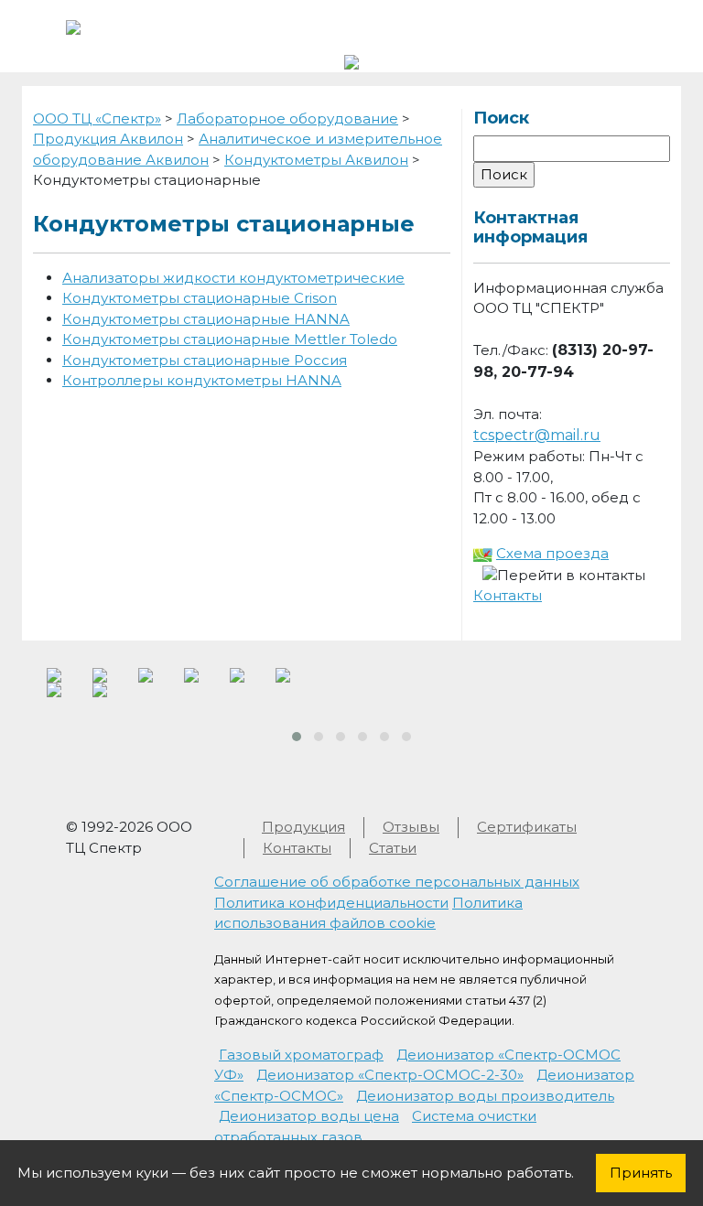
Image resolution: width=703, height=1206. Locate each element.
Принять (641, 1172)
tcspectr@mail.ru (536, 435)
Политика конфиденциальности (331, 902)
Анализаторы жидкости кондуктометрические (233, 277)
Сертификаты (527, 826)
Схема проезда (552, 553)
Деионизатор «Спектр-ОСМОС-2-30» (390, 1074)
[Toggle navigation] (611, 25)
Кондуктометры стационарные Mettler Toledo (229, 339)
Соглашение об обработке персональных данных (396, 881)
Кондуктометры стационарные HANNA (206, 319)
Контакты (507, 595)
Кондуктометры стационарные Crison (199, 298)
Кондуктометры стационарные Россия (204, 360)
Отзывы (411, 826)
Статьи (392, 847)
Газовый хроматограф (301, 1054)
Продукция (303, 826)
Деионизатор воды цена (309, 1116)
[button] (297, 736)
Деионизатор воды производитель (485, 1095)
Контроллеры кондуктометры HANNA (201, 380)
